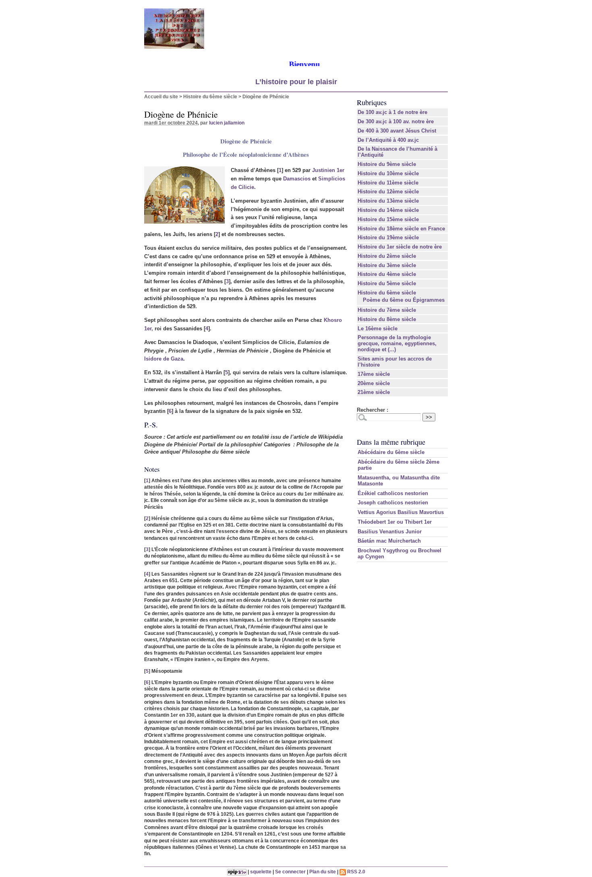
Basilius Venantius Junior (390, 532)
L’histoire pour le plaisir (296, 82)
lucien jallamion (226, 122)
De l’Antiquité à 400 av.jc (388, 140)
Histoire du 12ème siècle (388, 192)
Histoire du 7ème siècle (387, 310)
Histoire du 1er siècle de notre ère (400, 247)
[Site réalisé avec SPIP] (236, 871)
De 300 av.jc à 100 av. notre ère (396, 121)
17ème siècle (374, 374)
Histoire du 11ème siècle (388, 183)
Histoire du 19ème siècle (388, 237)
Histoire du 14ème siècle (388, 210)
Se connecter (290, 871)
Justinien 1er (328, 170)
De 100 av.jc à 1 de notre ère (392, 112)
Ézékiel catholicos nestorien (393, 493)
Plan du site (322, 871)
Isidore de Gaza (163, 359)
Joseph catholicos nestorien (393, 503)
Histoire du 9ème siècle (387, 164)
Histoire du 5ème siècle (387, 283)
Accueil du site (161, 96)
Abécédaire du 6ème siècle (391, 452)
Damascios (296, 179)
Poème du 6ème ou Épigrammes (404, 300)
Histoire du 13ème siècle (388, 201)
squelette (260, 871)
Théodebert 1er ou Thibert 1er (395, 522)
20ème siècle (374, 383)
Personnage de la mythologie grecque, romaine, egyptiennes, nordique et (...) (397, 343)
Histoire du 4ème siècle (387, 274)
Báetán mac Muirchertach (389, 541)
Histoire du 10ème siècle (388, 173)
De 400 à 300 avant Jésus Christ (397, 131)
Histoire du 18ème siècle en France (401, 229)
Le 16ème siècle (377, 329)
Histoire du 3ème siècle (387, 265)
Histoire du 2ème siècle (387, 256)
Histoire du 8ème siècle (387, 319)
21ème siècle (374, 392)
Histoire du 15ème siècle (388, 219)
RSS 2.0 (355, 871)
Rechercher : (372, 410)
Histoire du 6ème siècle (210, 96)
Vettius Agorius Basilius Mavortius (401, 512)
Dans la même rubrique (391, 442)
